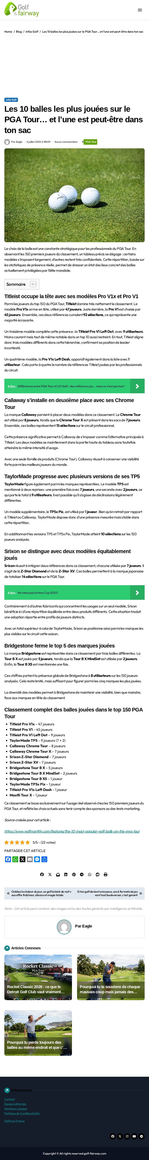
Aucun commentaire (66, 141)
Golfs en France (14, 1121)
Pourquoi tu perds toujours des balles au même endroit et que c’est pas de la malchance (37, 1047)
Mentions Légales (15, 1108)
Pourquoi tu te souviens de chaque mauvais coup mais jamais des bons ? (110, 991)
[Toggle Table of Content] (31, 284)
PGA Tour (90, 141)
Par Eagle (16, 141)
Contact (9, 1099)
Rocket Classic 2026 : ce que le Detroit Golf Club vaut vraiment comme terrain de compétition (34, 991)
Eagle (87, 926)
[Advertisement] (75, 66)
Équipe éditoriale (15, 1104)
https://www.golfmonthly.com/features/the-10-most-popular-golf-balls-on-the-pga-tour (72, 831)
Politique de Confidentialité (22, 1113)
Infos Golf (11, 99)
